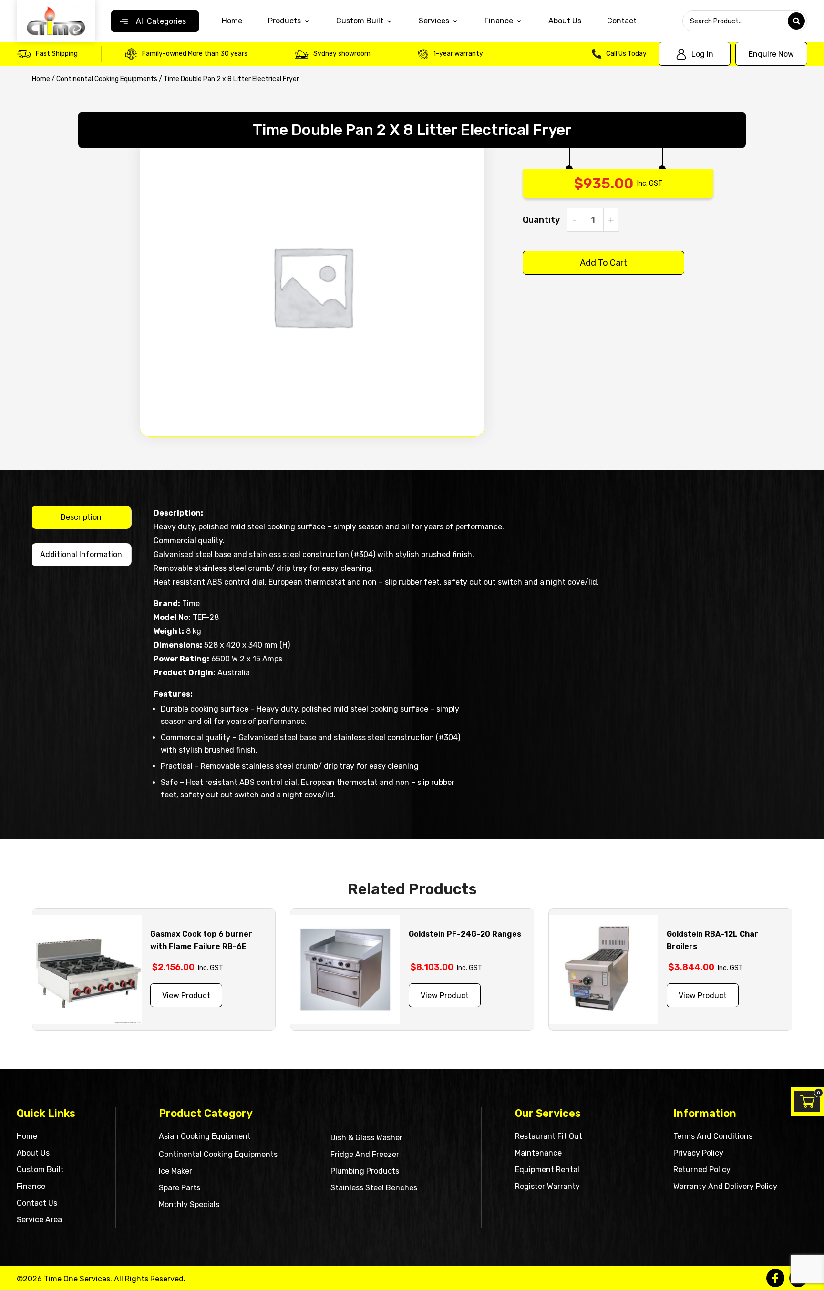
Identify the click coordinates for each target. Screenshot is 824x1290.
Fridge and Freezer (364, 1154)
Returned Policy (702, 1169)
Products (284, 21)
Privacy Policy (698, 1152)
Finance (31, 1186)
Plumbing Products (364, 1171)
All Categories (161, 21)
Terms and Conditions (712, 1136)
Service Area (39, 1219)
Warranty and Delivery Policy (725, 1186)
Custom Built (359, 21)
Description (81, 517)
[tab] (81, 517)
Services (434, 21)
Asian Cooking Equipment (205, 1136)
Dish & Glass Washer (366, 1137)
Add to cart (603, 263)
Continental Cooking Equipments (106, 79)
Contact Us (37, 1202)
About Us (564, 21)
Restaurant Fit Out (548, 1136)
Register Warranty (547, 1186)
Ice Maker (175, 1171)
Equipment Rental (547, 1169)
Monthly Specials (189, 1204)
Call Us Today (626, 54)
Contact (622, 21)
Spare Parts (179, 1187)
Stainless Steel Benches (373, 1187)
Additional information (81, 554)
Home (232, 21)
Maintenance (538, 1152)
